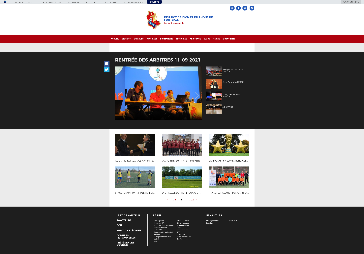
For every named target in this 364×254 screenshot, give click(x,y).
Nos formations (182, 239)
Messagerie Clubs (213, 221)
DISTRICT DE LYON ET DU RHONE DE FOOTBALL (188, 18)
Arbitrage (195, 39)
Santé (179, 228)
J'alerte (154, 2)
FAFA (155, 241)
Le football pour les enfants (164, 225)
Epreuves (139, 39)
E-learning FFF (159, 223)
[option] (158, 93)
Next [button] (196, 93)
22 (192, 199)
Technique (181, 39)
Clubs (207, 39)
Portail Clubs (109, 2)
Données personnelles (126, 236)
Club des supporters (50, 2)
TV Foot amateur (183, 225)
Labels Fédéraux (183, 221)
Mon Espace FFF (159, 221)
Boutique (90, 2)
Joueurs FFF (181, 234)
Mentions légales (129, 230)
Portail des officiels (133, 2)
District (126, 39)
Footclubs (124, 220)
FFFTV (178, 232)
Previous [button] (119, 93)
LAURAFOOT (232, 221)
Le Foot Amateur (128, 215)
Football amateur (160, 228)
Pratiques (151, 39)
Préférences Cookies (125, 244)
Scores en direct (182, 230)
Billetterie (73, 2)
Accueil (115, 39)
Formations (166, 39)
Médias (216, 39)
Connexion (352, 2)
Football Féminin (160, 230)
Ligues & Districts (24, 2)
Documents (229, 39)
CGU (119, 225)
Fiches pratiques (183, 223)
